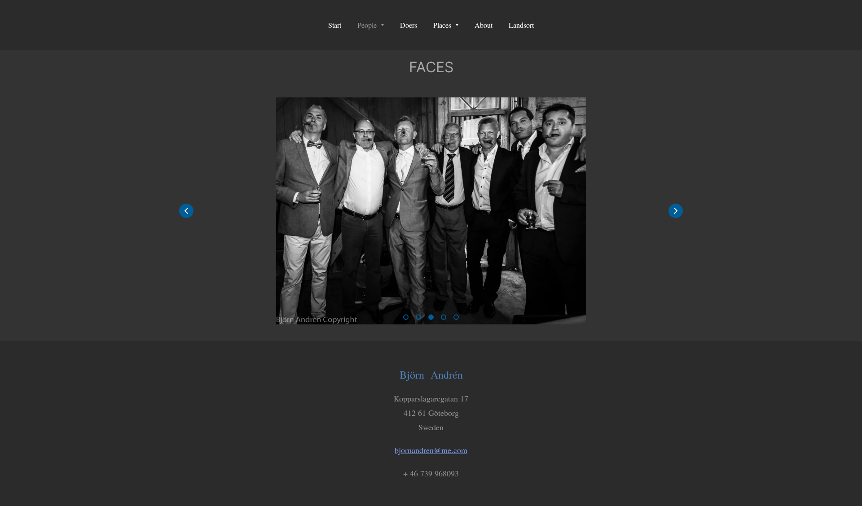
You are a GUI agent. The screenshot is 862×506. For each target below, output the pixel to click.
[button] (675, 211)
